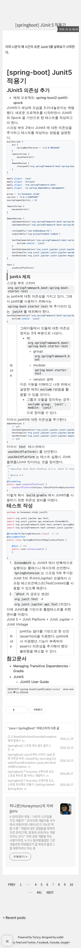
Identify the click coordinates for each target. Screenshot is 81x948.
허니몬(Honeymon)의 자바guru (31, 808)
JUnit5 (18, 677)
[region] (40, 376)
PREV (11, 884)
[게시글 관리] (23, 710)
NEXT (50, 892)
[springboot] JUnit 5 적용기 (40, 25)
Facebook (43, 942)
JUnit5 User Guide (34, 682)
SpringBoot (26, 728)
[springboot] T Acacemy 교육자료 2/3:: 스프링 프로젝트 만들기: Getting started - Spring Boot (32, 784)
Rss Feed (16, 942)
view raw (68, 689)
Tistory (36, 937)
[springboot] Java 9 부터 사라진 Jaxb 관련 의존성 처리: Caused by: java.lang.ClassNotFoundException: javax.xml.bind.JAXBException (32, 760)
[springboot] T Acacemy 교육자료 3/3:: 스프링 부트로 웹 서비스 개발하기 (31, 773)
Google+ (65, 942)
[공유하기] (18, 710)
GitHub (24, 692)
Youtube (54, 942)
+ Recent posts (14, 917)
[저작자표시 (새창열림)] (48, 710)
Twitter (31, 942)
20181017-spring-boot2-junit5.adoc (29, 689)
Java (12, 728)
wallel (59, 937)
